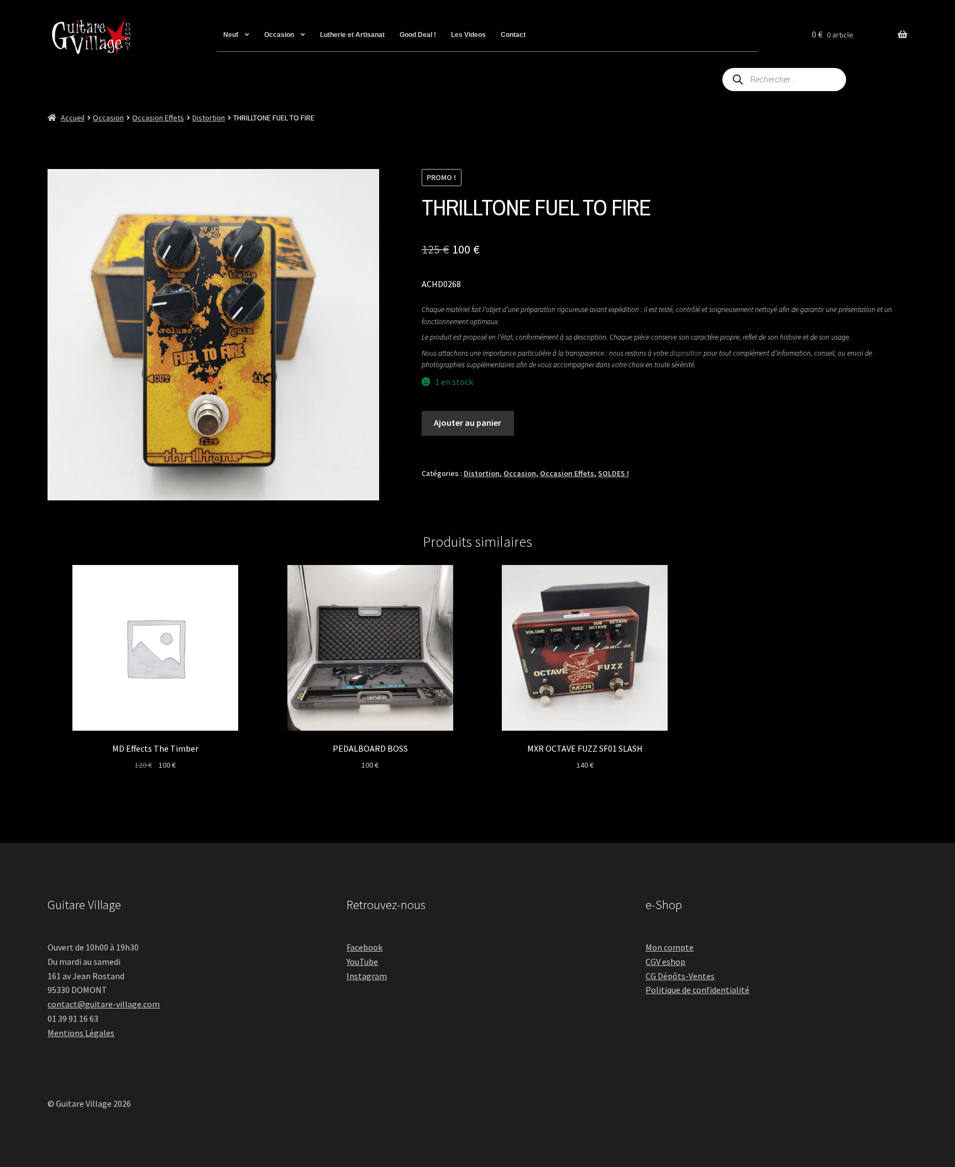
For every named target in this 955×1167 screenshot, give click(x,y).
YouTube (362, 961)
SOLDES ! (613, 473)
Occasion (279, 35)
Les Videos (468, 35)
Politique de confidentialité (697, 989)
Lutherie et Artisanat (352, 35)
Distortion (208, 118)
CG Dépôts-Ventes (680, 975)
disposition (686, 353)
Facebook (364, 947)
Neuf (230, 35)
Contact (513, 35)
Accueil (73, 118)
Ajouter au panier (467, 422)
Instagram (367, 975)
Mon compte (670, 947)
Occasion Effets (158, 118)
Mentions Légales (81, 1032)
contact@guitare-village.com (104, 1004)
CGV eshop (665, 961)
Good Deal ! (418, 35)
